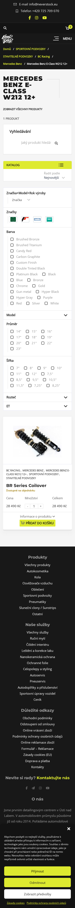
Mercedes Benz (12, 64)
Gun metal (23, 291)
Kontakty (37, 767)
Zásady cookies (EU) (37, 755)
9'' (44, 368)
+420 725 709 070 (45, 11)
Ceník (37, 699)
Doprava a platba (37, 761)
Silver (36, 303)
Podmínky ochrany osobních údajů (46, 903)
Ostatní (37, 614)
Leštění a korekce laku (37, 650)
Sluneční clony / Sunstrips (37, 608)
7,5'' (50, 374)
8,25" (56, 385)
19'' (49, 337)
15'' (34, 331)
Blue (19, 280)
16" (49, 331)
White (54, 303)
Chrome (22, 286)
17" (18, 337)
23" (18, 349)
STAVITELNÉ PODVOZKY (18, 56)
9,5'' (35, 380)
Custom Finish (26, 262)
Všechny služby (38, 632)
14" (18, 331)
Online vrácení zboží (37, 730)
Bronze (38, 280)
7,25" (38, 385)
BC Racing (44, 56)
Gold (41, 286)
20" (18, 343)
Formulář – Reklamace (37, 749)
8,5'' (19, 380)
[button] (69, 829)
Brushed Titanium (29, 245)
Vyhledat (59, 143)
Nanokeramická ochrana (37, 657)
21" (34, 343)
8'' (31, 368)
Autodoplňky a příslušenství (38, 687)
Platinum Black (27, 274)
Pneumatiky (37, 602)
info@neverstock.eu (43, 4)
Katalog (13, 165)
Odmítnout (37, 883)
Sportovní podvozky (37, 595)
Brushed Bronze (27, 239)
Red (19, 303)
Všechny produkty (37, 565)
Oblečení (37, 589)
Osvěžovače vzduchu (37, 583)
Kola (37, 577)
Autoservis (37, 675)
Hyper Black (50, 291)
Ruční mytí (37, 638)
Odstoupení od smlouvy (37, 724)
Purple (47, 297)
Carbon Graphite (28, 257)
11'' (18, 374)
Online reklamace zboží (37, 742)
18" (34, 337)
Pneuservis (37, 681)
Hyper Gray (24, 297)
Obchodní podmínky (37, 718)
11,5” (20, 385)
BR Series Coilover (26, 485)
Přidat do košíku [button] (40, 523)
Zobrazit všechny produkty (22, 109)
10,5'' (52, 380)
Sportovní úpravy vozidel (37, 693)
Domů (7, 49)
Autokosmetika (37, 571)
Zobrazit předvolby (37, 894)
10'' (59, 368)
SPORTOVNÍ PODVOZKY (30, 49)
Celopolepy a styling (37, 669)
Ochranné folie (37, 663)
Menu (67, 38)
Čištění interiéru (37, 644)
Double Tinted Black (30, 268)
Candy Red (23, 251)
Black (52, 274)
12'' (34, 374)
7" (17, 368)
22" (49, 343)
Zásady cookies (16, 903)
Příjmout (37, 871)
